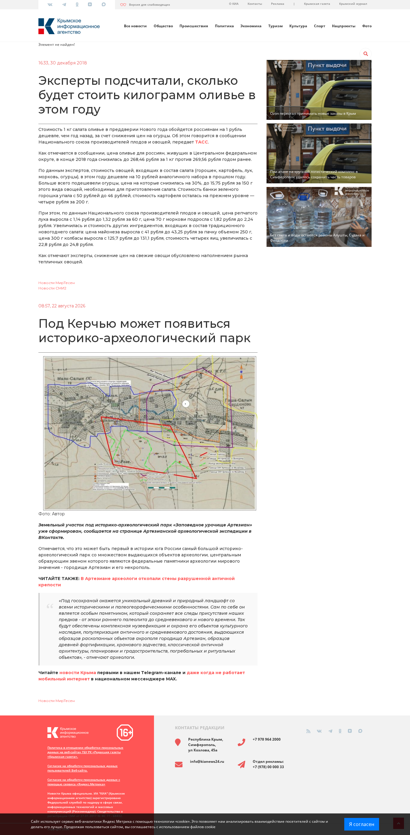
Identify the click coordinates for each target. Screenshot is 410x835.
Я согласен (361, 824)
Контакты (255, 3)
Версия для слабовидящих (149, 4)
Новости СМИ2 (52, 288)
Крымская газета (317, 3)
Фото (367, 25)
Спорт (319, 25)
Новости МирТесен (56, 282)
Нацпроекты (343, 25)
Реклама (277, 3)
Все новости (135, 25)
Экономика (250, 25)
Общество (163, 25)
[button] (366, 54)
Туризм (275, 25)
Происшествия (193, 25)
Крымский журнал (353, 3)
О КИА (234, 3)
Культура (298, 25)
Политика (224, 25)
